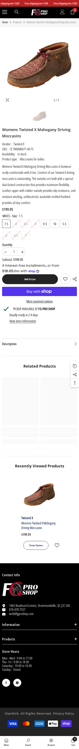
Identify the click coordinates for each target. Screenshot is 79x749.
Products (17, 22)
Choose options (36, 545)
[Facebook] (6, 683)
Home (5, 22)
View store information (22, 321)
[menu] (4, 11)
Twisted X (18, 144)
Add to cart (30, 279)
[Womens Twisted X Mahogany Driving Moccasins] (39, 495)
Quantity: (7, 245)
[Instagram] (17, 683)
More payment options (39, 301)
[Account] (62, 12)
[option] (39, 66)
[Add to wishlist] (55, 545)
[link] (65, 279)
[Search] (16, 11)
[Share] (74, 279)
